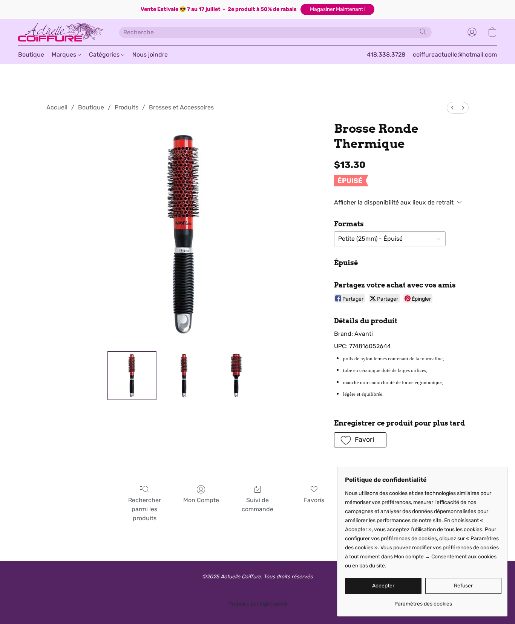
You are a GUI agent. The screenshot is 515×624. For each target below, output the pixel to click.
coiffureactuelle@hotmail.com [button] (455, 54)
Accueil (56, 107)
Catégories (105, 54)
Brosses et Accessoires (181, 107)
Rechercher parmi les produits (144, 509)
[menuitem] (452, 107)
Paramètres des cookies (234, 590)
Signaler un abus (290, 590)
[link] (423, 601)
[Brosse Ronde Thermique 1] (183, 375)
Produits (126, 107)
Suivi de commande (257, 504)
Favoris (314, 500)
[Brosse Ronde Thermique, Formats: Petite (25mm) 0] (131, 375)
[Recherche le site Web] (423, 31)
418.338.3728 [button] (386, 54)
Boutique (31, 54)
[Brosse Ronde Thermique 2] (236, 375)
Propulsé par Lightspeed (257, 604)
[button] (337, 9)
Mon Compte (201, 500)
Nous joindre (150, 54)
